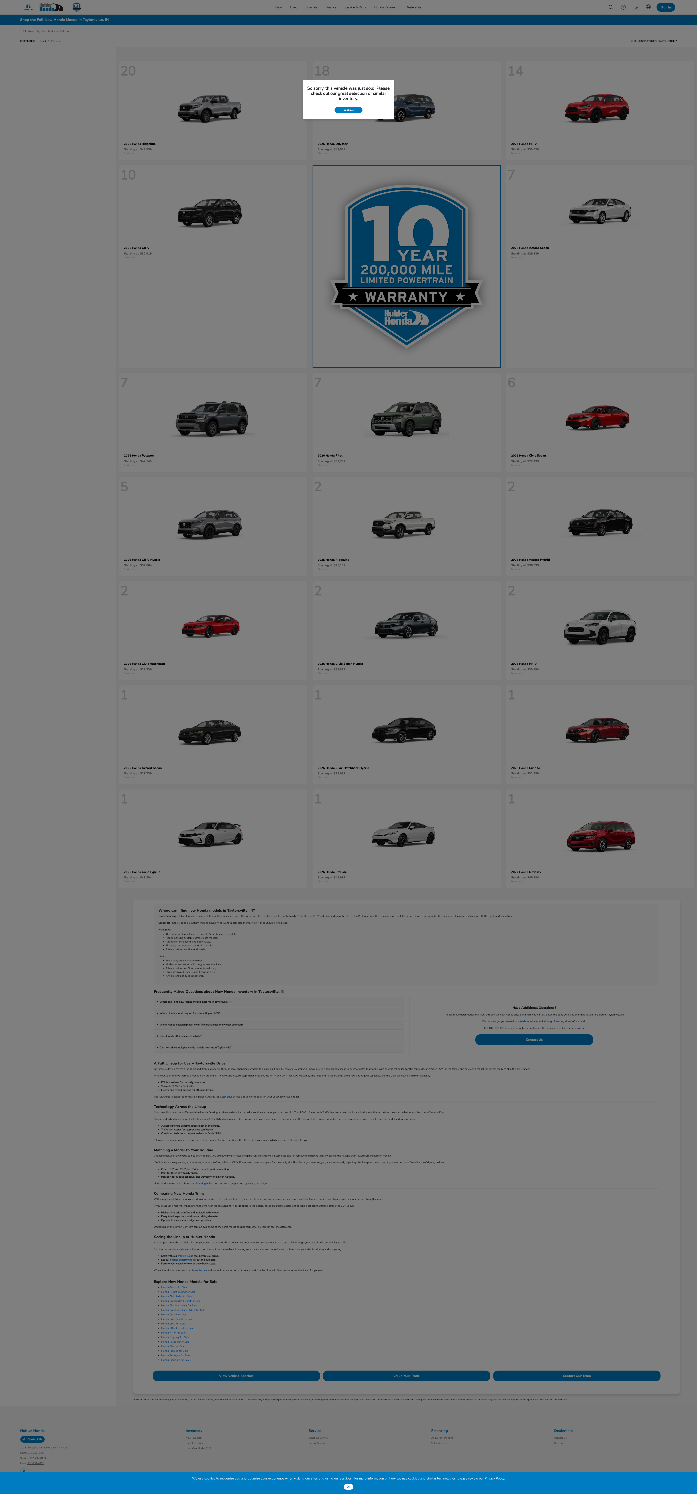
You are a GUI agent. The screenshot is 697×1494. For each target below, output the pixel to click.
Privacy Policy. (495, 1478)
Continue (348, 110)
